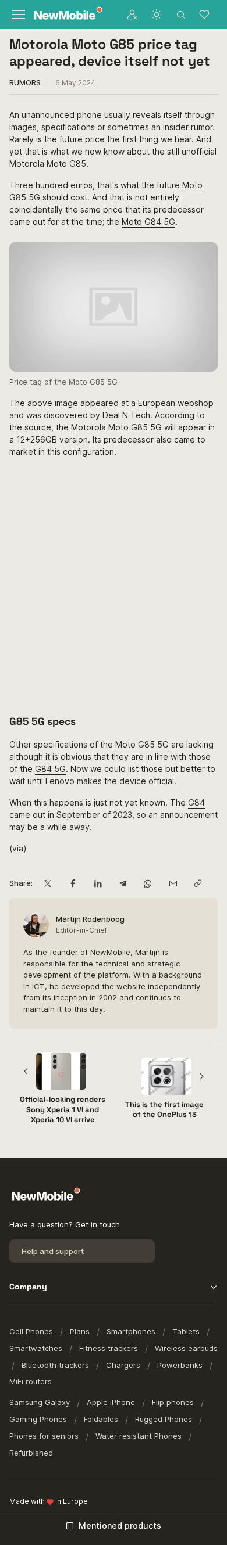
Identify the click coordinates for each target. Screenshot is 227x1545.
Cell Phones (31, 1331)
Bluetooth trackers (55, 1365)
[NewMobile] (65, 15)
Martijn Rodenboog (90, 919)
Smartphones (131, 1331)
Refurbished (31, 1452)
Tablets (186, 1331)
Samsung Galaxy (39, 1402)
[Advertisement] (113, 585)
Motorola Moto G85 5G (116, 427)
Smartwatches (35, 1348)
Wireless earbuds (186, 1348)
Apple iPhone (111, 1402)
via (17, 848)
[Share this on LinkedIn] (97, 883)
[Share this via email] (172, 883)
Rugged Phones (163, 1419)
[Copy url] (197, 883)
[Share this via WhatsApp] (147, 883)
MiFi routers (30, 1381)
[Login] (132, 14)
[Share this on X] (47, 883)
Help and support (53, 1251)
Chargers (123, 1365)
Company (28, 1286)
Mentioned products (120, 1525)
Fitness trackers (108, 1348)
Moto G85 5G (142, 744)
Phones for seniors (44, 1435)
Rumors (25, 82)
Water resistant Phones (138, 1435)
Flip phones (173, 1402)
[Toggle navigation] (18, 14)
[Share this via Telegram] (122, 883)
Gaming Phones (38, 1419)
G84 (196, 802)
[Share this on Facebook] (72, 883)
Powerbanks (180, 1365)
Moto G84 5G (148, 222)
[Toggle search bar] (181, 14)
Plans (80, 1331)
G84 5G (50, 769)
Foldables (101, 1419)
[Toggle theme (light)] (156, 14)
